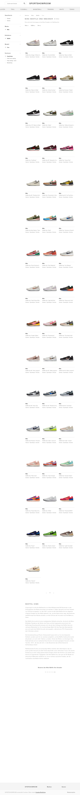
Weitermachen (71, 792)
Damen (8, 18)
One (8, 47)
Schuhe (27, 15)
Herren (8, 20)
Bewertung (9, 62)
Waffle (8, 38)
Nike (8, 29)
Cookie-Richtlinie (41, 792)
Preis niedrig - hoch (11, 60)
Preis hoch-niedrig (11, 58)
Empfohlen (10, 56)
